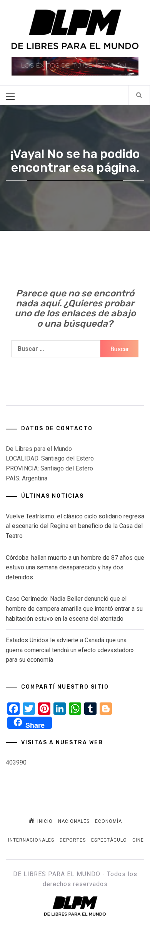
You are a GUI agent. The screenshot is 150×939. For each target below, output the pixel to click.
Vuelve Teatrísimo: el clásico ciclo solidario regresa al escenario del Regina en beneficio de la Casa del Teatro (75, 526)
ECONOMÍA (108, 821)
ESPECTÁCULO (109, 840)
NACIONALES (74, 821)
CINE (138, 840)
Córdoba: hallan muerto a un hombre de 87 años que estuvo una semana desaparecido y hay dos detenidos (75, 567)
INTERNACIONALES (31, 840)
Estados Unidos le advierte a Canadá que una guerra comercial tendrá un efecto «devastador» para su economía (70, 649)
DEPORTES (73, 840)
